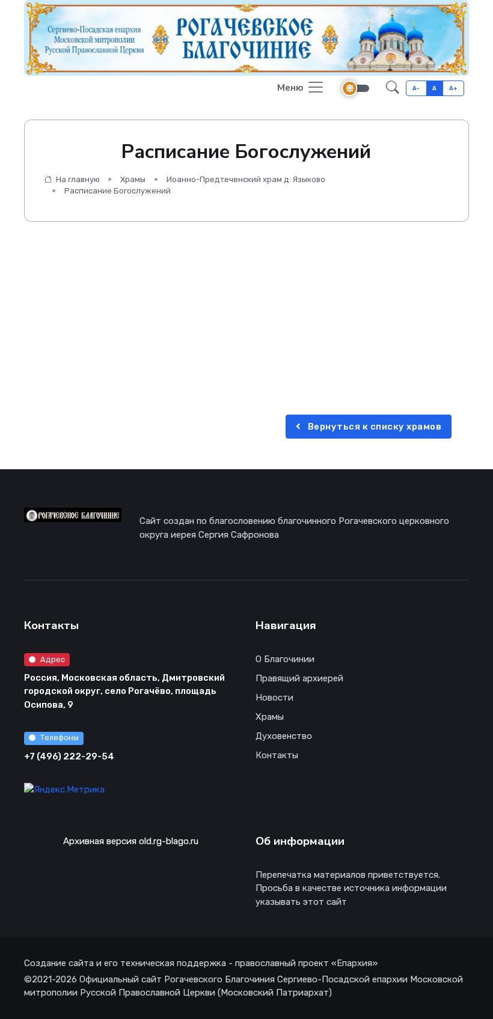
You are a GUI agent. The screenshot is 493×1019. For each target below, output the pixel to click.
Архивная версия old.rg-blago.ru (130, 841)
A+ (453, 88)
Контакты (277, 755)
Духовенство (284, 736)
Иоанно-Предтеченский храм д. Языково (246, 179)
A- (416, 88)
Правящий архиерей (299, 678)
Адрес (52, 659)
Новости (274, 697)
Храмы (132, 179)
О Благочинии (285, 659)
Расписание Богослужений (117, 190)
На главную (77, 179)
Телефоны (59, 737)
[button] (392, 88)
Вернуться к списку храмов (373, 426)
